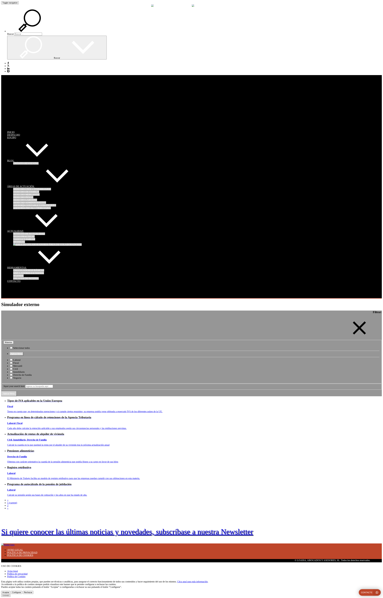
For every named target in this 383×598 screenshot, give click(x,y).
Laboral (16, 360)
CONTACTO (13, 281)
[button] (33, 31)
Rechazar (28, 592)
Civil (15, 369)
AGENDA (18, 275)
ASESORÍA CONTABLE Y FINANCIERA (34, 205)
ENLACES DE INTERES (26, 278)
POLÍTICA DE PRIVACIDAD (22, 552)
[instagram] (8, 71)
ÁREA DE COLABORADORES (65, 244)
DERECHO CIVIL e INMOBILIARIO (32, 189)
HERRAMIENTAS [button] (17, 267)
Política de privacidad (17, 574)
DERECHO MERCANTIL (26, 194)
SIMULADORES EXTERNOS (28, 273)
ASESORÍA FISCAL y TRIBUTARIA (32, 208)
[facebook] (8, 63)
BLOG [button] (11, 160)
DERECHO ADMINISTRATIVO (29, 202)
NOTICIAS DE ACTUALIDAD (29, 233)
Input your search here (14, 386)
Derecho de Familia (22, 375)
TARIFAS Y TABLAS (24, 239)
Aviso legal (12, 571)
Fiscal (16, 363)
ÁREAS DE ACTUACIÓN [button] (21, 186)
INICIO (11, 132)
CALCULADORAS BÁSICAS (28, 270)
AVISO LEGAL (15, 550)
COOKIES (5, 595)
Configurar (16, 592)
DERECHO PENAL (23, 197)
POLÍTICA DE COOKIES (20, 555)
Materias (8, 342)
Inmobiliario (19, 372)
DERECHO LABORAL (25, 200)
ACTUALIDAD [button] (15, 231)
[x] (8, 66)
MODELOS (19, 242)
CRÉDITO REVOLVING (26, 163)
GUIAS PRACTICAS (24, 236)
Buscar (10, 34)
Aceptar (5, 592)
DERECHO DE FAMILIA (26, 191)
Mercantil (17, 366)
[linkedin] (8, 68)
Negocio (17, 378)
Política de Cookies (16, 576)
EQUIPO (11, 137)
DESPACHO (13, 135)
